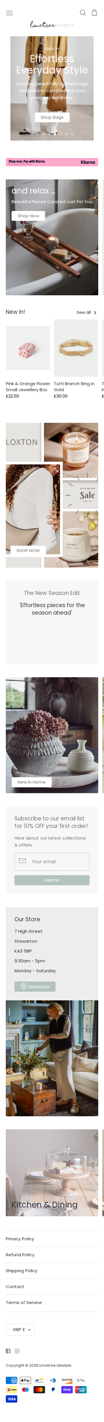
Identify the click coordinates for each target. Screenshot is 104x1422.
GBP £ (19, 1329)
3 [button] (43, 134)
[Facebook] (5, 1351)
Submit (52, 880)
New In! (15, 312)
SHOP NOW (28, 550)
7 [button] (66, 134)
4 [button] (49, 134)
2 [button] (37, 134)
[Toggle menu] (9, 12)
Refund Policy (20, 1255)
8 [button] (72, 134)
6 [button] (61, 134)
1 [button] (32, 134)
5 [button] (55, 134)
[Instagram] (14, 1351)
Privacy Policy (20, 1239)
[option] (52, 88)
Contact (15, 1286)
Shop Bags (52, 117)
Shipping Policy (21, 1271)
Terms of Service (24, 1302)
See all (84, 312)
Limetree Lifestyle (55, 1365)
